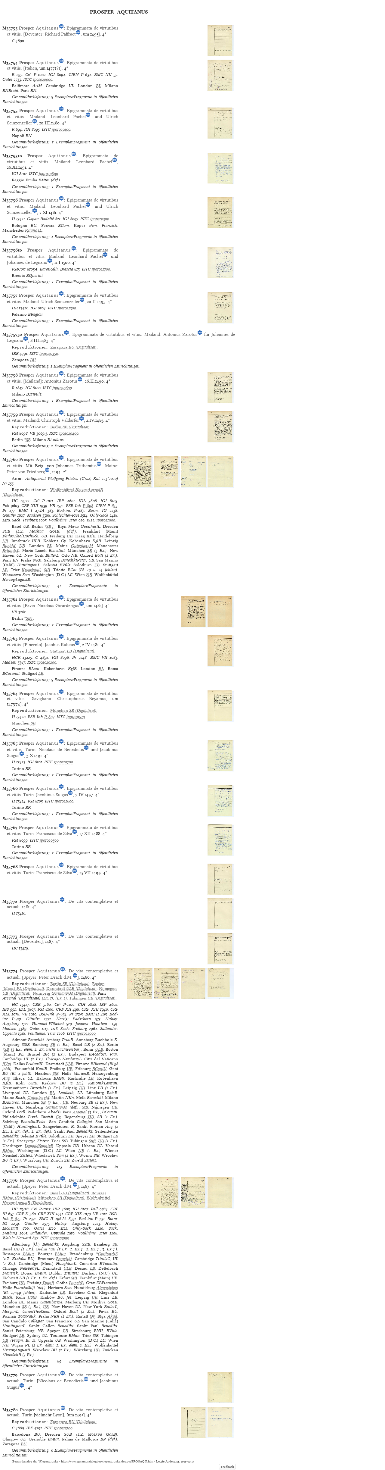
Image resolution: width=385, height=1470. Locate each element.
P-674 (61, 1014)
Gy (58, 1116)
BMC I (25, 510)
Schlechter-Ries (65, 515)
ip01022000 (86, 1033)
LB (5, 569)
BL (98, 85)
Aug (6, 1078)
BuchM (8, 545)
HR (15, 308)
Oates (7, 79)
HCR (16, 657)
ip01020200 (46, 662)
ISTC (27, 79)
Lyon (58, 1415)
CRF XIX (73, 1213)
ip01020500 (49, 840)
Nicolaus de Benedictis (61, 749)
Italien (31, 68)
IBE (15, 353)
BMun (8, 1150)
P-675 (15, 1218)
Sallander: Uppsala (47, 1233)
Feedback (227, 1467)
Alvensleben (107, 1287)
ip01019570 (75, 716)
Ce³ (28, 74)
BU (33, 359)
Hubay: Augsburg (72, 1223)
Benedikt (10, 1136)
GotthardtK (108, 1253)
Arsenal (80, 1112)
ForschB (76, 1282)
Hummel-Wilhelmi (48, 1023)
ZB (97, 565)
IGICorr (19, 269)
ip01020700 (63, 762)
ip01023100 (63, 1428)
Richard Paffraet (60, 34)
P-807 (49, 716)
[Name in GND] (61, 28)
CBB (36, 1004)
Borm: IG (97, 510)
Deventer (33, 34)
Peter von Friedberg (26, 471)
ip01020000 (42, 79)
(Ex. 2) (61, 998)
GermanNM (56, 1107)
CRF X (22, 1213)
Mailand (37, 116)
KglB (91, 536)
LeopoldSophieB (39, 1145)
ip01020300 (99, 218)
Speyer (29, 977)
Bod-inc (64, 510)
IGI (51, 74)
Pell (5, 505)
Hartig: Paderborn (73, 1018)
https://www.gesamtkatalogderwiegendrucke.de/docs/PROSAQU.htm (107, 1461)
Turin (30, 749)
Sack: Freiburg (25, 520)
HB (91, 1116)
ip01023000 (59, 1237)
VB (32, 433)
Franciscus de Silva (54, 833)
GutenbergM (82, 545)
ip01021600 (64, 801)
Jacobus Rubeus (60, 644)
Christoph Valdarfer (60, 420)
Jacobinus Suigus (52, 794)
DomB (48, 1282)
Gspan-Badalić (40, 218)
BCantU (99, 1068)
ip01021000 (106, 520)
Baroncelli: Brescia (56, 269)
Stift (92, 1140)
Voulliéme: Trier (63, 520)
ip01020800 (48, 173)
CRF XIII (29, 505)
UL (23, 1439)
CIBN (74, 74)
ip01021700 (101, 269)
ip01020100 (61, 129)
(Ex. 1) (47, 998)
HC (15, 500)
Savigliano (41, 698)
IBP (60, 500)
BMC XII (102, 74)
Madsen (34, 515)
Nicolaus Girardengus (58, 605)
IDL (82, 500)
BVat (6, 1063)
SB (28, 439)
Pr (4, 510)
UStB (32, 1083)
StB (47, 569)
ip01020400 (69, 433)
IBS (5, 1009)
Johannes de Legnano (27, 262)
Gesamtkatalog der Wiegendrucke (35, 1461)
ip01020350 (48, 353)
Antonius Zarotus (180, 334)
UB (69, 536)
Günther (9, 515)
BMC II (92, 1014)
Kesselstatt (31, 569)
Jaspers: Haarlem (92, 1023)
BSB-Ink (73, 505)
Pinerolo (33, 644)
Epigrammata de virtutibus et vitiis (106, 334)
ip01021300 (67, 308)
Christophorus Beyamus (81, 698)
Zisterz (90, 1160)
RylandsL (33, 230)
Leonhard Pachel (68, 116)
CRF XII (63, 1009)
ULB (99, 1049)
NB (89, 574)
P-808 (88, 505)
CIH (81, 1004)
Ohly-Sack (99, 515)
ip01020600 (62, 387)
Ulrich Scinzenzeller (60, 301)
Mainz (111, 465)
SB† (50, 526)
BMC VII (98, 657)
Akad (112, 1316)
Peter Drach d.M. (55, 977)
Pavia (30, 605)
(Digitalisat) (73, 347)
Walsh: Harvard (16, 1237)
